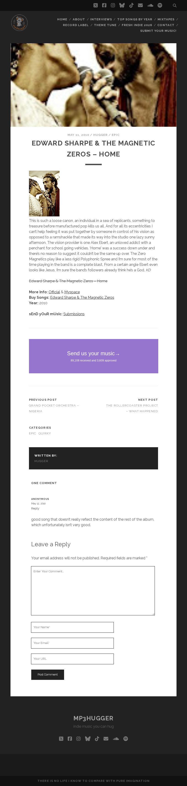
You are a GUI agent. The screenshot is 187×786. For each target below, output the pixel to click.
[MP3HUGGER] (19, 29)
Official (54, 292)
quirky (45, 433)
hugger (100, 135)
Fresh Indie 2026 (137, 25)
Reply (35, 508)
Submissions (74, 314)
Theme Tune (105, 25)
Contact (165, 25)
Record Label (76, 25)
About (79, 19)
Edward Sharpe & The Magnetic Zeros (82, 297)
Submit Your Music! (158, 30)
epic (115, 135)
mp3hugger (93, 718)
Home (62, 19)
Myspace (72, 292)
